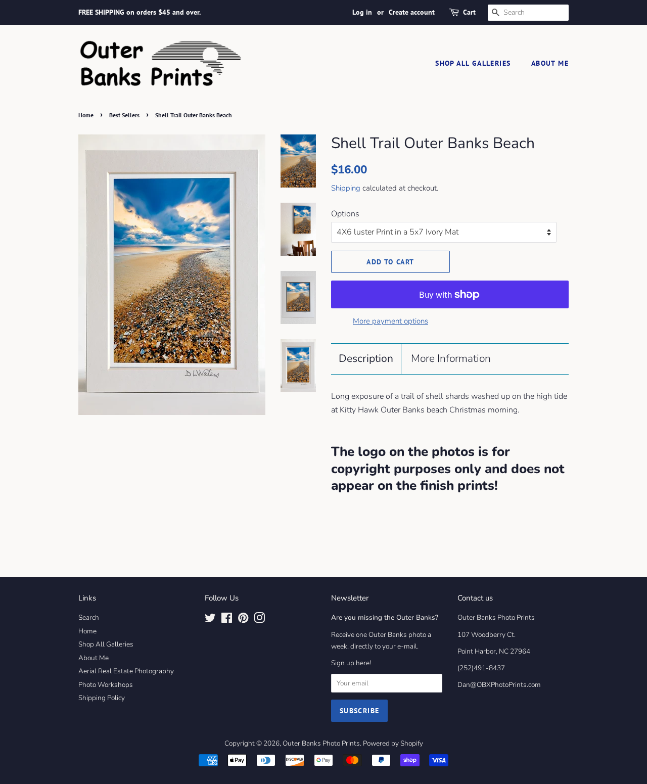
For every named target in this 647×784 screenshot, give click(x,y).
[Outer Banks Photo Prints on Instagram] (259, 620)
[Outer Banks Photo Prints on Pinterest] (243, 620)
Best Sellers (124, 115)
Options (345, 213)
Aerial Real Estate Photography (126, 671)
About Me (550, 63)
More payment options (390, 321)
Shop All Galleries (473, 63)
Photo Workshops (105, 684)
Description (366, 358)
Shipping (345, 188)
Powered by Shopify (393, 743)
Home (86, 115)
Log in (362, 12)
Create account (412, 12)
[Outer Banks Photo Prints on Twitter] (210, 620)
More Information (451, 358)
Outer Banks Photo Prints (321, 743)
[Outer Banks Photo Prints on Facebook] (227, 620)
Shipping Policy (101, 698)
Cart (469, 12)
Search (88, 617)
